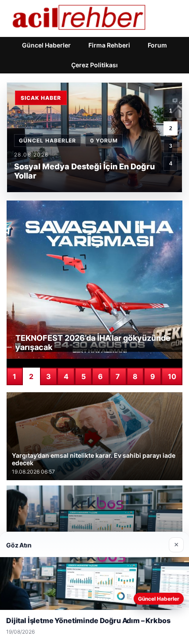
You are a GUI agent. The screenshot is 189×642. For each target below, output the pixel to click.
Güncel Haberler (46, 45)
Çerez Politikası (94, 65)
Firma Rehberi (109, 45)
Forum (157, 45)
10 (172, 376)
